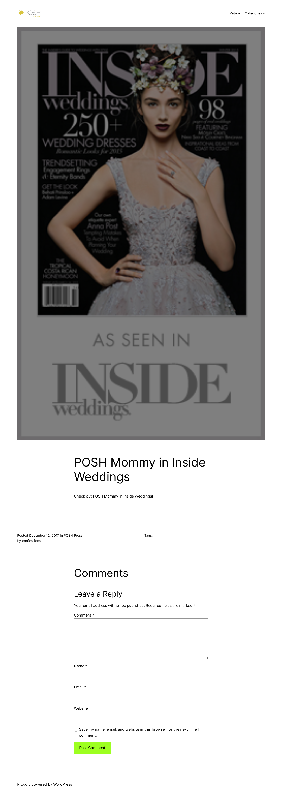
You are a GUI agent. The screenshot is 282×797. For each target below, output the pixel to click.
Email (80, 687)
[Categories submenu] (264, 13)
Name (80, 666)
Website (81, 708)
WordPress (62, 784)
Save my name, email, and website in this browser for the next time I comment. (139, 732)
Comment (84, 615)
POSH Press (73, 535)
